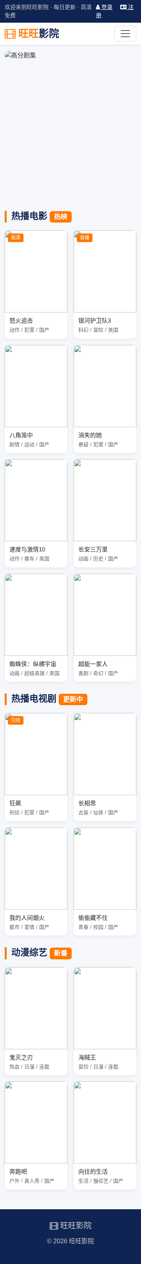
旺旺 (37, 34)
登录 (106, 7)
